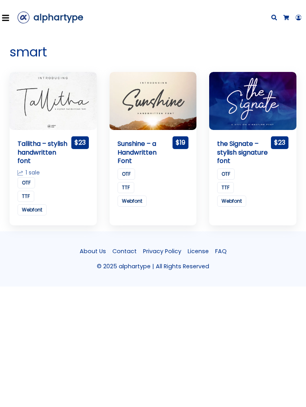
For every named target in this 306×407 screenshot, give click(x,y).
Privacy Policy (162, 251)
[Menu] (8, 17)
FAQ (221, 251)
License (198, 251)
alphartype (58, 17)
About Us (93, 251)
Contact (124, 251)
